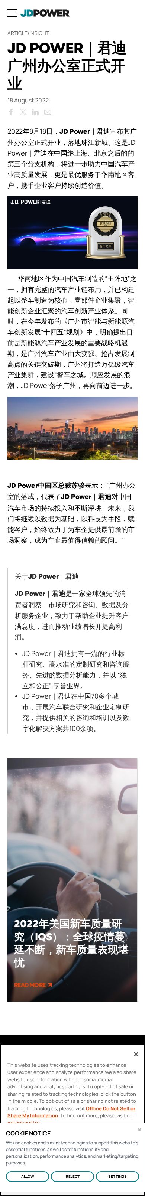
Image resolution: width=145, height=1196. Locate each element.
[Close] (136, 1054)
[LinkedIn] (35, 111)
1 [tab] (66, 1013)
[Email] (47, 111)
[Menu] (12, 13)
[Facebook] (10, 111)
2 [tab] (77, 1013)
